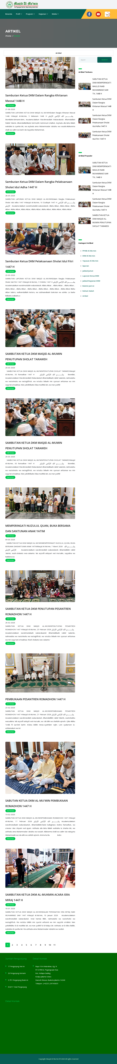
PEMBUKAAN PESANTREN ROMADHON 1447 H (35, 699)
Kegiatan (42, 14)
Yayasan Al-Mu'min (90, 261)
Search (104, 60)
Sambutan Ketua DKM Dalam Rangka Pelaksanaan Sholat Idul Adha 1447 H (38, 184)
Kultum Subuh (88, 291)
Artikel (85, 296)
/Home (8, 36)
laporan (85, 266)
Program (29, 14)
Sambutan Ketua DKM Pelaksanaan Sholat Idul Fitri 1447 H (39, 264)
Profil (18, 14)
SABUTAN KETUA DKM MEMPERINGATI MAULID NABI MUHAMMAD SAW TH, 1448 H (101, 86)
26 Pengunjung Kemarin (17, 973)
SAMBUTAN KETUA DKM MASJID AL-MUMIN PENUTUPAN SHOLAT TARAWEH (33, 356)
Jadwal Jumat (87, 271)
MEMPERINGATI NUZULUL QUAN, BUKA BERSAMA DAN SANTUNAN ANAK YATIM (37, 528)
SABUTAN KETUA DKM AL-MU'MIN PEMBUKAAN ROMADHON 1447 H (36, 803)
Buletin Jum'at (88, 286)
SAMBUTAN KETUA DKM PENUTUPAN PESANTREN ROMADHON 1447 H (38, 611)
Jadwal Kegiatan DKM (91, 281)
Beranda (8, 14)
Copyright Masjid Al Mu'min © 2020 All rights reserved (58, 1059)
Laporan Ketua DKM (90, 276)
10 (50, 945)
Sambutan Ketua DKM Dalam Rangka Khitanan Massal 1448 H (36, 98)
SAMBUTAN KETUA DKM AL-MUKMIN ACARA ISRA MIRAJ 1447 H (37, 897)
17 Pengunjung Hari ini (16, 966)
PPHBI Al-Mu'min (89, 251)
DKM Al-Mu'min (88, 256)
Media (54, 14)
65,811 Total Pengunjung (17, 987)
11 (54, 945)
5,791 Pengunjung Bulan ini (18, 980)
